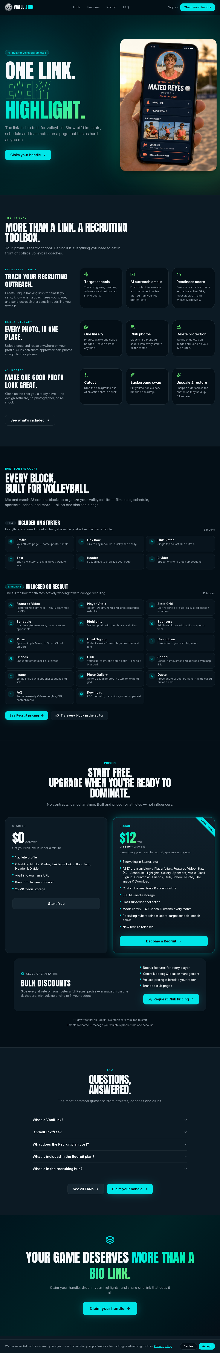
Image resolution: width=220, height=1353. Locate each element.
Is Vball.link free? (47, 1132)
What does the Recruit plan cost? (61, 1144)
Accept (206, 1346)
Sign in (173, 7)
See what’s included (27, 420)
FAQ (126, 7)
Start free (56, 903)
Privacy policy (163, 1346)
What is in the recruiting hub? (57, 1169)
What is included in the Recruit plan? (63, 1156)
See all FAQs (83, 1189)
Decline (188, 1346)
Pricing (111, 7)
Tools (77, 7)
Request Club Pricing (171, 999)
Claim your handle (197, 7)
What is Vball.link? (48, 1120)
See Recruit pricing (24, 715)
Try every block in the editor (82, 715)
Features (93, 7)
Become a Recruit (161, 941)
